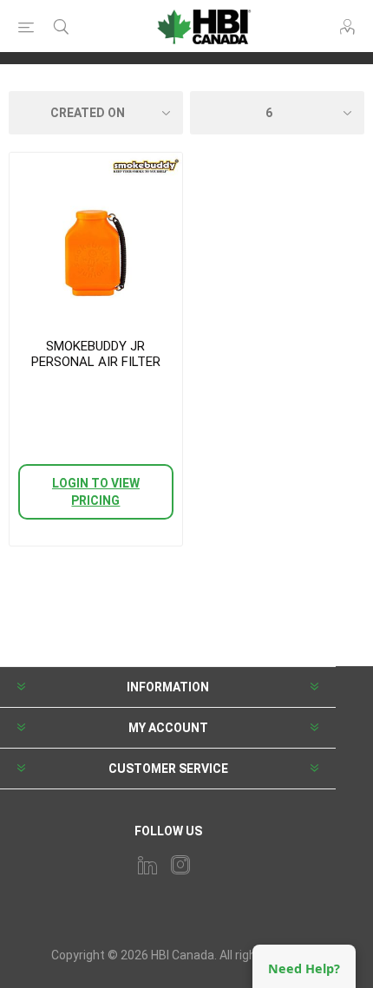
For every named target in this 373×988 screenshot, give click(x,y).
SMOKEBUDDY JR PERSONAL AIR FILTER (95, 354)
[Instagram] (180, 865)
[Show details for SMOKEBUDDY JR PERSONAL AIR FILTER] (96, 239)
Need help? (304, 968)
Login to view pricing (96, 491)
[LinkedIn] (147, 865)
